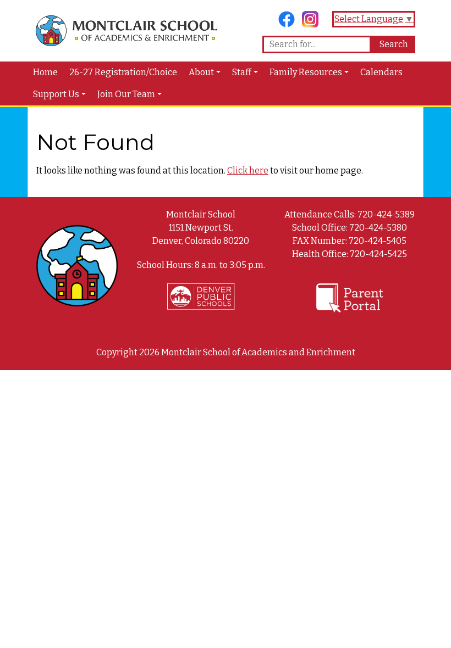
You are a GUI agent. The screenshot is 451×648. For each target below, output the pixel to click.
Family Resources (306, 72)
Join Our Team (126, 94)
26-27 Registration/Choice (123, 72)
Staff (241, 72)
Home (45, 72)
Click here (247, 170)
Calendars (381, 72)
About (201, 72)
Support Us (56, 94)
